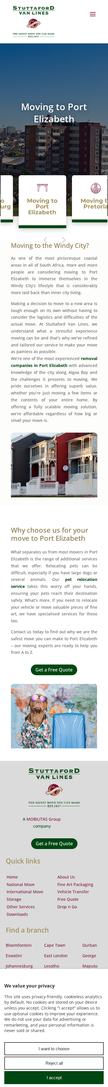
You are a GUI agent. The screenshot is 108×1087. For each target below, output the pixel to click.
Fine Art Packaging (75, 884)
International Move (25, 891)
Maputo (89, 966)
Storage (14, 899)
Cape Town (54, 945)
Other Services (21, 906)
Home (12, 877)
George (89, 955)
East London (56, 955)
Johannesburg (19, 966)
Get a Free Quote (54, 670)
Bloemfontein (19, 945)
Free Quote (68, 899)
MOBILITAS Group (43, 819)
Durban (89, 945)
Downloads (17, 914)
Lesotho (51, 966)
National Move (21, 884)
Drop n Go (67, 906)
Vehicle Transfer (73, 891)
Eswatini (14, 955)
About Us (66, 877)
